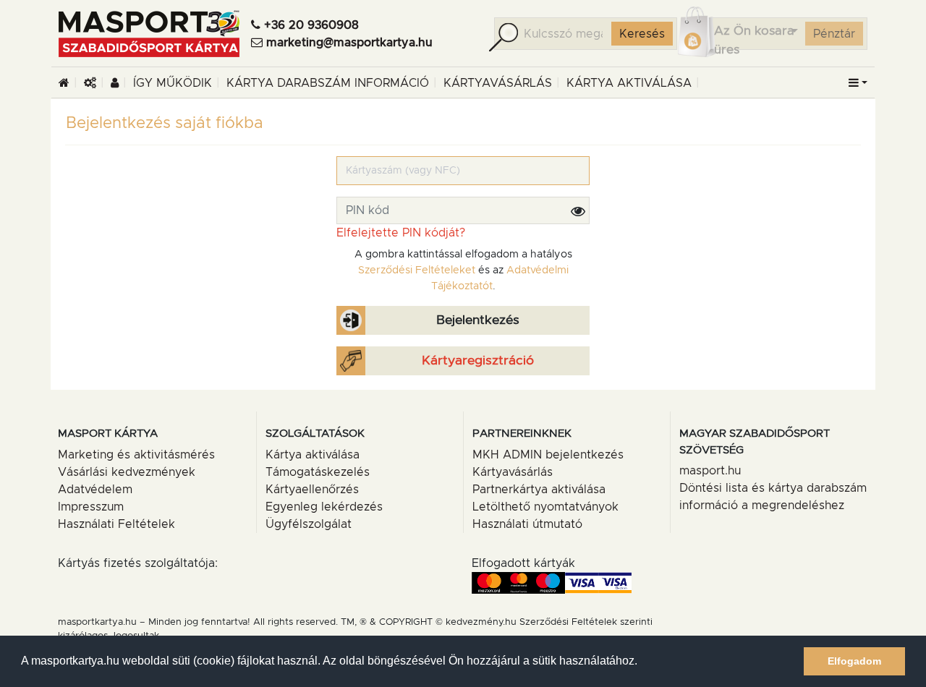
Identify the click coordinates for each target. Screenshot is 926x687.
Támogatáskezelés (318, 472)
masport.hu (710, 471)
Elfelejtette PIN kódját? (400, 233)
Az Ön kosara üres (754, 40)
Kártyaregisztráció (478, 360)
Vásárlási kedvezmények (126, 472)
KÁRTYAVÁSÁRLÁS (497, 83)
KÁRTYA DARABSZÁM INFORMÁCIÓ (327, 83)
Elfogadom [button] (854, 661)
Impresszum (91, 507)
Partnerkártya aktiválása (539, 489)
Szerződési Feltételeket (416, 270)
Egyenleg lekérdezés (324, 507)
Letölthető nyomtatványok (545, 507)
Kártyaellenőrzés (312, 489)
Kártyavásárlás (512, 472)
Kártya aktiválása (313, 455)
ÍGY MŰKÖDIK (172, 83)
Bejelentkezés (477, 320)
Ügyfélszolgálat (309, 524)
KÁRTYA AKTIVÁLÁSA (629, 83)
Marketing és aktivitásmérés (136, 455)
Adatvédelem (95, 489)
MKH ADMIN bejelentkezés (548, 455)
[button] (858, 83)
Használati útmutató (527, 524)
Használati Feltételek (116, 524)
